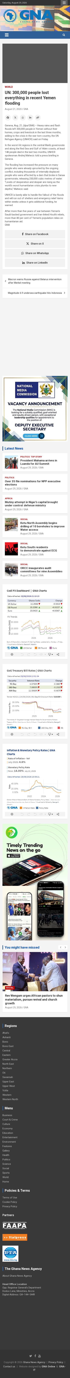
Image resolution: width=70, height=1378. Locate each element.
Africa (8, 498)
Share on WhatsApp (37, 253)
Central (6, 1050)
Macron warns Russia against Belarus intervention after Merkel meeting (35, 281)
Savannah (7, 1077)
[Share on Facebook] (8, 118)
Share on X (37, 243)
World (9, 87)
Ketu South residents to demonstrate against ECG (38, 549)
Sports (6, 1172)
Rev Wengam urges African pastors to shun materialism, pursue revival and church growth (34, 999)
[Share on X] (15, 118)
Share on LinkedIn (37, 262)
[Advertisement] (35, 339)
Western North (10, 1099)
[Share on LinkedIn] (30, 118)
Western (6, 1094)
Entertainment (9, 1137)
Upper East (8, 1081)
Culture (6, 1124)
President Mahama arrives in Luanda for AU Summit (38, 462)
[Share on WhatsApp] (23, 118)
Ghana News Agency (34, 1362)
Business (7, 1115)
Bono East (8, 1046)
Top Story (36, 457)
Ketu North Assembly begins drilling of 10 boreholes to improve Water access (42, 526)
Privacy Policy (9, 1206)
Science (6, 1163)
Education (7, 1132)
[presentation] (60, 947)
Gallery (6, 1150)
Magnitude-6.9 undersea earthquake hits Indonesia (35, 292)
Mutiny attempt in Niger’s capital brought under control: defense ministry (31, 503)
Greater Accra (9, 1059)
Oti (3, 1072)
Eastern (6, 1055)
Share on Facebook (36, 234)
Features (7, 1146)
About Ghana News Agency (17, 1275)
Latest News (14, 448)
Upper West (8, 1086)
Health (5, 1155)
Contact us (9, 1366)
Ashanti (6, 1037)
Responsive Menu (64, 3)
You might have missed (22, 947)
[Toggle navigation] (6, 35)
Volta (5, 1090)
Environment (9, 1141)
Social (24, 519)
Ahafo (5, 1032)
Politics (25, 457)
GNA (26, 109)
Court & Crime (10, 1119)
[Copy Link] (38, 118)
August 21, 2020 (13, 109)
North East (8, 1063)
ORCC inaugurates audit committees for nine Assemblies (41, 569)
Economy (7, 1128)
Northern (7, 1068)
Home (5, 1181)
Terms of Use (9, 1197)
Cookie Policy (9, 1202)
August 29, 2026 (28, 467)
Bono (5, 1041)
